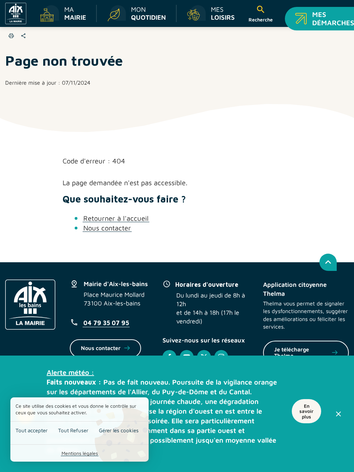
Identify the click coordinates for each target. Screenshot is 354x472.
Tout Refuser (73, 430)
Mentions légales (80, 453)
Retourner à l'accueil (116, 218)
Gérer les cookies (119, 430)
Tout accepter (32, 430)
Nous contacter (107, 228)
